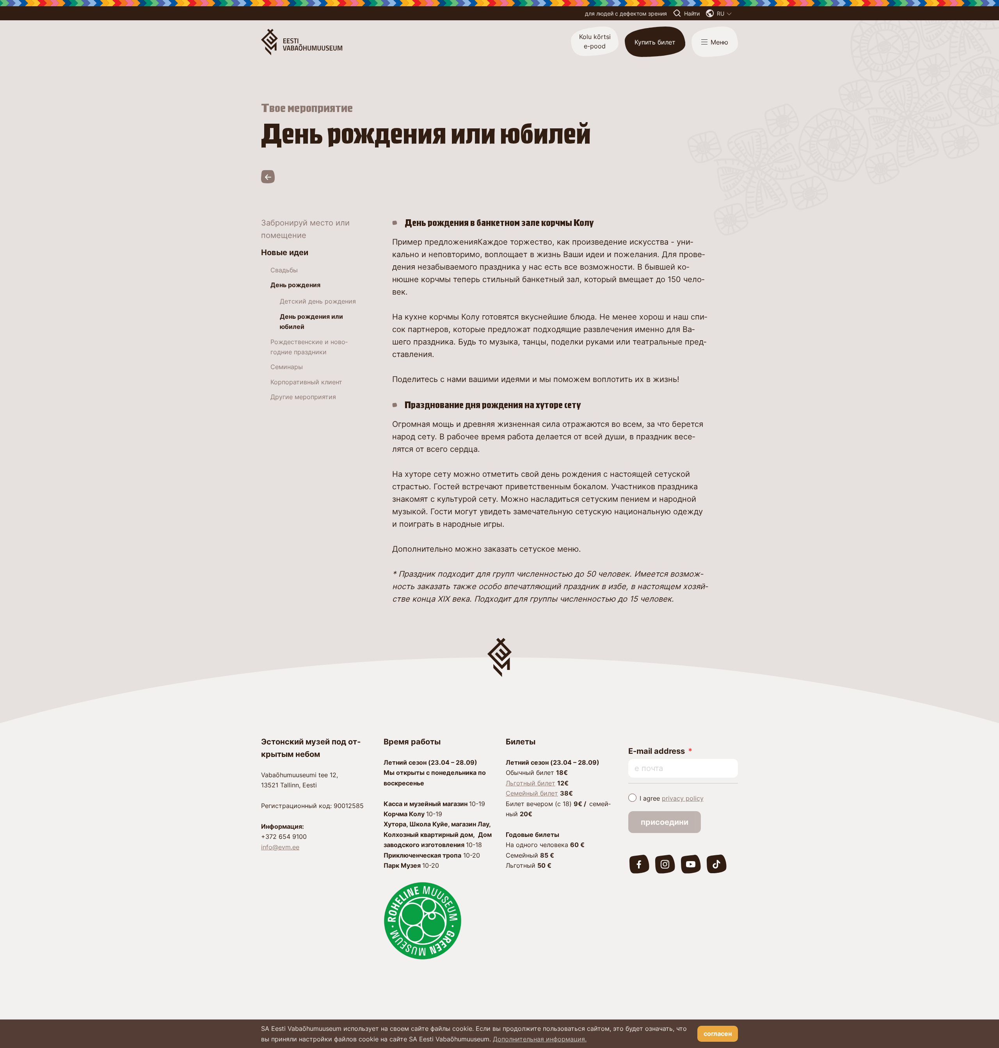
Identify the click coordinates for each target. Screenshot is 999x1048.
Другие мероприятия (303, 397)
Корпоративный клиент (306, 382)
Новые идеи (284, 252)
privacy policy (683, 798)
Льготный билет (530, 783)
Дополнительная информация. (540, 1039)
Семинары (286, 367)
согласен (718, 1033)
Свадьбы (284, 270)
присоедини (664, 822)
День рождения (295, 285)
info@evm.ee (280, 847)
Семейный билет (532, 793)
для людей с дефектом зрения (626, 13)
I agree (672, 798)
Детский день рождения (318, 301)
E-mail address (656, 751)
